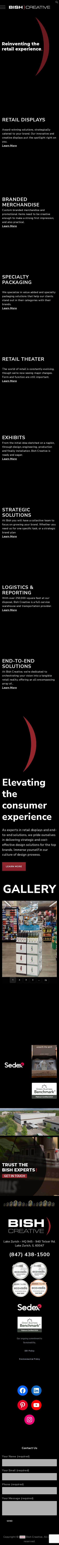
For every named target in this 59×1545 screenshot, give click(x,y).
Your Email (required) (15, 1470)
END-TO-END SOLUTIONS (18, 664)
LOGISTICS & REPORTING (17, 590)
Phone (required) (13, 1484)
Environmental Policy (29, 1359)
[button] (56, 2)
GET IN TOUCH (14, 1176)
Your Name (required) (16, 1456)
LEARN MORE (14, 866)
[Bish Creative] (29, 7)
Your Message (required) (18, 1498)
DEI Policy (30, 1351)
